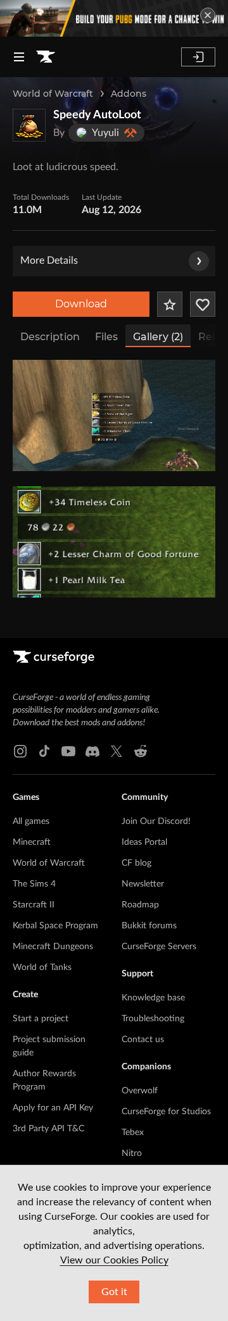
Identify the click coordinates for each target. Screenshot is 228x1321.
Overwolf (140, 1090)
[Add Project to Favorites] (169, 304)
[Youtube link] (68, 751)
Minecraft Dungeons (53, 946)
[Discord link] (92, 751)
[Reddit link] (140, 751)
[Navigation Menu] (19, 57)
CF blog (136, 863)
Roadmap (140, 904)
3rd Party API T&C (48, 1128)
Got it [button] (114, 1292)
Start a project (40, 1018)
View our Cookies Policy (114, 1260)
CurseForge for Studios (166, 1111)
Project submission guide (49, 1046)
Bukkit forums (149, 925)
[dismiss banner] (207, 15)
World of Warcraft (53, 93)
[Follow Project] (202, 304)
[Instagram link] (20, 751)
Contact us (143, 1039)
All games (31, 821)
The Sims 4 (34, 884)
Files (106, 337)
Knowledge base (153, 997)
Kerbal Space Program (55, 925)
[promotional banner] (114, 18)
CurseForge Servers (159, 946)
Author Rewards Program (44, 1080)
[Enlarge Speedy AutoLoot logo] (29, 125)
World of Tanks (42, 967)
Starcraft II (33, 904)
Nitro (132, 1153)
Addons (128, 93)
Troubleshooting (153, 1018)
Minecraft (32, 842)
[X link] (116, 751)
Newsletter (143, 884)
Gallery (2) (158, 337)
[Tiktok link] (44, 751)
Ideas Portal (144, 842)
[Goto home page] (45, 57)
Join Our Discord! (156, 821)
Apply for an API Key (53, 1107)
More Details (49, 260)
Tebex (133, 1132)
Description (50, 337)
